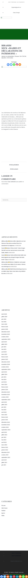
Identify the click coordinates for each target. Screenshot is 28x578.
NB (10, 125)
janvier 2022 (4, 450)
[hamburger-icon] (25, 34)
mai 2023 (3, 409)
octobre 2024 (5, 367)
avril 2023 (4, 412)
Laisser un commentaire (7, 56)
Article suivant (14, 169)
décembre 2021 (5, 452)
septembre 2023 (5, 399)
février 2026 (4, 326)
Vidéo (2, 515)
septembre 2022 (5, 429)
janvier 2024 (4, 389)
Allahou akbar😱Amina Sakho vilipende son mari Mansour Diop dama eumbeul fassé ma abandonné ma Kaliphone (13, 243)
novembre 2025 (5, 334)
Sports (3, 513)
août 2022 (4, 432)
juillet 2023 (4, 404)
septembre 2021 (5, 457)
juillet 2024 (4, 374)
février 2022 (4, 447)
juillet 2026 (4, 316)
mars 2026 (4, 324)
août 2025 (4, 341)
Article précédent (14, 165)
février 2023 (4, 417)
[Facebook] (8, 64)
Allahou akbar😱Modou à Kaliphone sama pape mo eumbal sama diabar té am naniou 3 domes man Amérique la (13, 264)
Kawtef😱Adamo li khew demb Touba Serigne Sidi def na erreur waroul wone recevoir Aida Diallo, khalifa (13, 250)
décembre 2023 (5, 392)
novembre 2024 (5, 364)
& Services (22, 574)
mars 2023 (4, 414)
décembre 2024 (5, 362)
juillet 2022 (4, 434)
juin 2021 (3, 465)
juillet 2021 (4, 462)
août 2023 (4, 402)
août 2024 (4, 372)
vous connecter (12, 181)
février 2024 (4, 387)
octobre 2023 (5, 397)
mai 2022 (3, 440)
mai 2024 (3, 379)
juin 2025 (3, 346)
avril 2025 (4, 352)
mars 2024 (4, 384)
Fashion (3, 510)
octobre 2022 (5, 427)
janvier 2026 (4, 329)
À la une (17, 56)
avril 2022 (4, 442)
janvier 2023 (4, 419)
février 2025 (4, 357)
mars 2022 (4, 444)
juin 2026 (3, 319)
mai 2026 (3, 321)
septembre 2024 (5, 369)
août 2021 (4, 460)
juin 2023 (3, 407)
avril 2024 (4, 382)
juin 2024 (3, 377)
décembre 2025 (5, 331)
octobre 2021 (5, 455)
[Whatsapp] (14, 64)
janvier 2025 (4, 359)
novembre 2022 (5, 424)
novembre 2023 (5, 394)
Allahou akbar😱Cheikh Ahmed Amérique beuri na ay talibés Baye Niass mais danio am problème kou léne (13, 271)
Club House (4, 508)
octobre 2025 (5, 336)
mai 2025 (3, 349)
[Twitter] (11, 64)
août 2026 (4, 314)
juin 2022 (3, 437)
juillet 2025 (4, 344)
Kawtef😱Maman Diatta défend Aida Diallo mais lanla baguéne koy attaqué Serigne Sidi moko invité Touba (13, 257)
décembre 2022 (5, 422)
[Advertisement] (14, 97)
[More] (20, 64)
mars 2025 (4, 354)
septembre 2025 (5, 339)
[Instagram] (17, 64)
